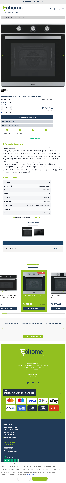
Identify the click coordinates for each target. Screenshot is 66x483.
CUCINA (7, 17)
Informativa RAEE (10, 437)
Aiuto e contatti (10, 427)
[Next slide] (63, 55)
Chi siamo (7, 424)
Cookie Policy (9, 435)
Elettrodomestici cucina (15, 17)
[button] (2, 90)
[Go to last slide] (2, 55)
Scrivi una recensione (33, 336)
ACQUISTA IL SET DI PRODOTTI (13, 243)
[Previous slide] (2, 328)
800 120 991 (37, 217)
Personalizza (24, 478)
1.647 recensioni (8, 447)
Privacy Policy (9, 432)
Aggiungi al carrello (34, 308)
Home (3, 17)
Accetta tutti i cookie (40, 478)
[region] (33, 472)
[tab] (4, 313)
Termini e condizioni (11, 430)
